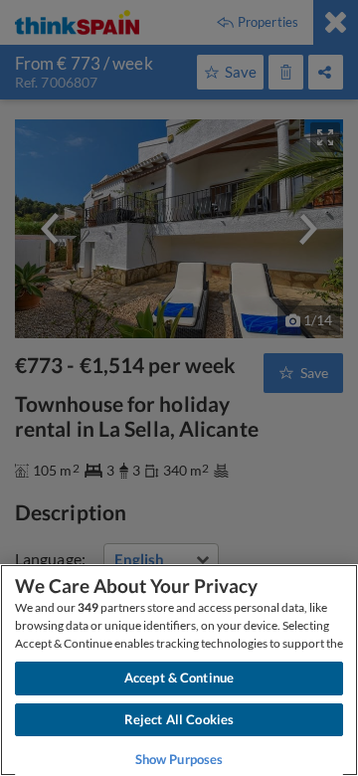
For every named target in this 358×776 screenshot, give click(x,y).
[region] (179, 670)
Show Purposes (179, 759)
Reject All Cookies (179, 719)
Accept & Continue (179, 677)
